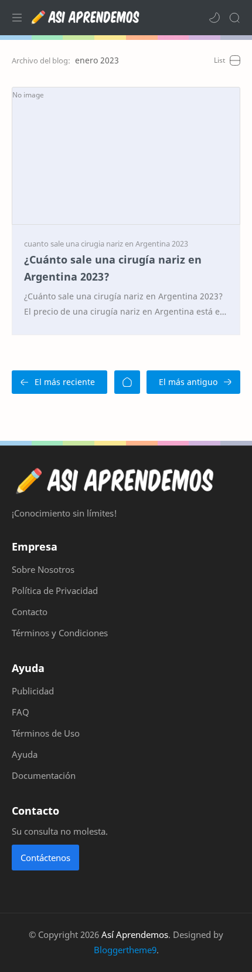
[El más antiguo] (193, 382)
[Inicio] (127, 382)
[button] (214, 17)
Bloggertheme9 (125, 950)
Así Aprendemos (134, 934)
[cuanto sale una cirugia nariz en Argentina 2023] (106, 243)
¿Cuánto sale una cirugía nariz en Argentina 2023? (113, 268)
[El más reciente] (59, 382)
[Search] (234, 17)
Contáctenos (45, 857)
